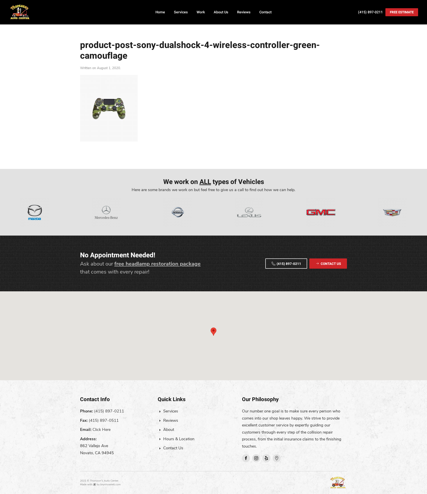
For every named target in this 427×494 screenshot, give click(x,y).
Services (181, 12)
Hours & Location (178, 439)
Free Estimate (402, 12)
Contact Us (173, 448)
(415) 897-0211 (370, 12)
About (168, 429)
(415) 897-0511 (104, 420)
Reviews (243, 12)
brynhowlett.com (110, 484)
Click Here (102, 429)
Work (201, 12)
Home (160, 12)
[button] (213, 332)
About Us (221, 12)
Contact (265, 12)
